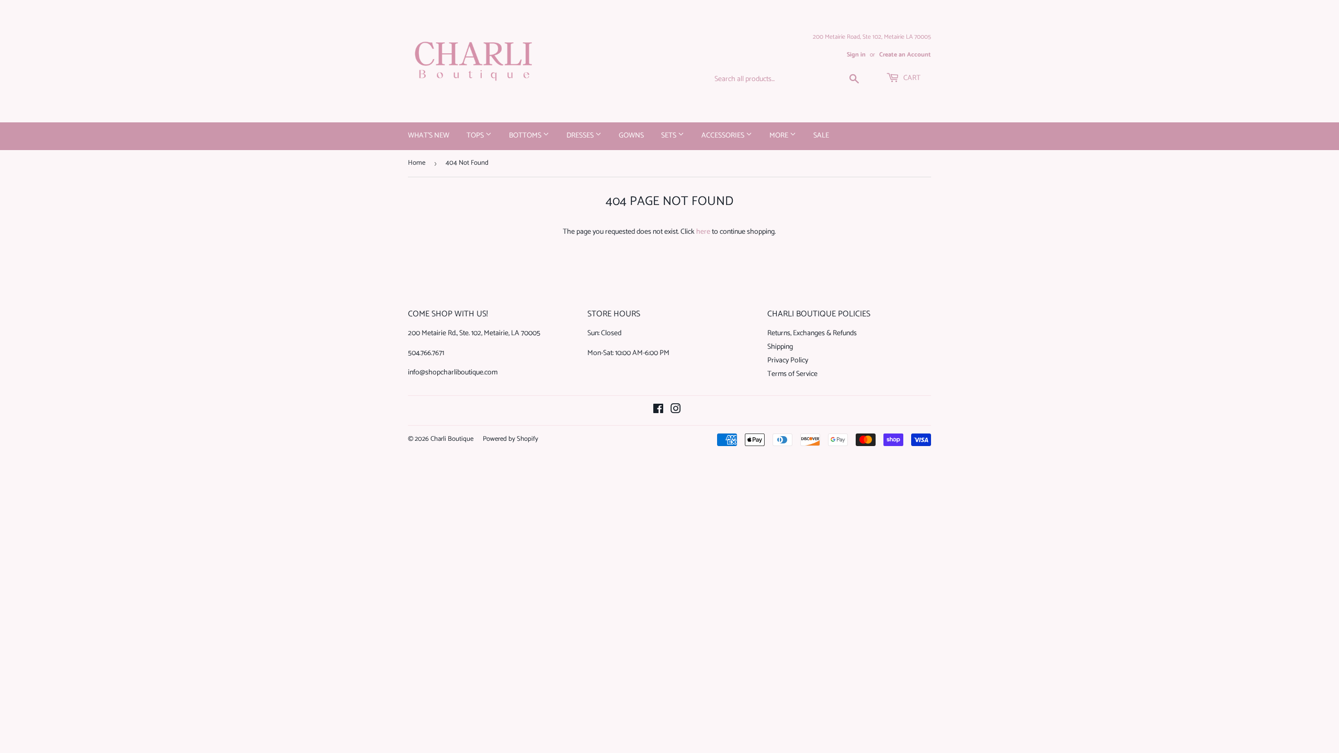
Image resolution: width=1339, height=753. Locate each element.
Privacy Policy (787, 361)
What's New (428, 136)
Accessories (723, 136)
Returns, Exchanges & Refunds (812, 333)
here (703, 232)
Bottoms (526, 136)
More (779, 136)
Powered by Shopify (510, 438)
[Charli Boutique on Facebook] (658, 411)
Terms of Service (792, 374)
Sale (821, 136)
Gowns (631, 136)
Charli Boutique (451, 438)
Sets (669, 136)
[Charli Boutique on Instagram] (676, 411)
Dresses (580, 136)
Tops (476, 136)
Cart (911, 78)
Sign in (856, 55)
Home (416, 162)
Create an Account (905, 55)
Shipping (780, 347)
